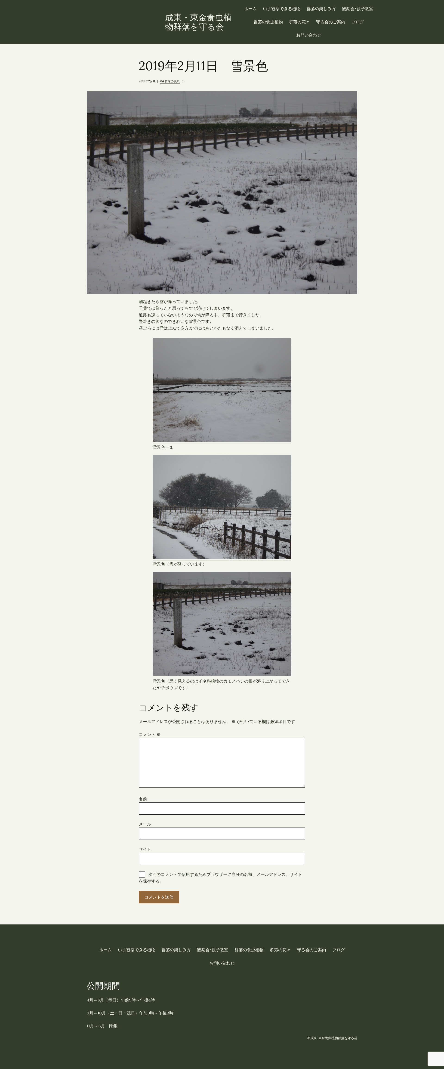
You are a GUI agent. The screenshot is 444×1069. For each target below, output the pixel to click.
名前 (143, 799)
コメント (150, 734)
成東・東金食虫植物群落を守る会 (198, 22)
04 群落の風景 (170, 81)
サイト (145, 849)
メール (145, 824)
